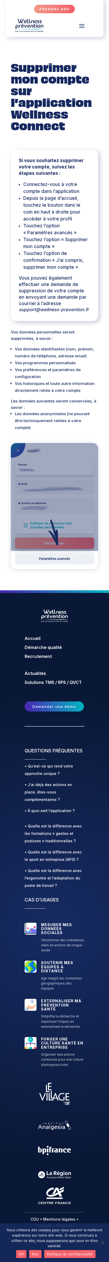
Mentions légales (59, 1219)
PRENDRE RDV (54, 9)
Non (35, 1254)
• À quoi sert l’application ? (50, 810)
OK (21, 1254)
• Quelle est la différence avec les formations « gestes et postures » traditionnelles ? (53, 833)
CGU (35, 1219)
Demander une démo (54, 706)
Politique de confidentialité (70, 1254)
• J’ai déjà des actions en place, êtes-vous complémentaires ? (48, 792)
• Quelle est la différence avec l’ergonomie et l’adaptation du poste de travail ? (53, 878)
